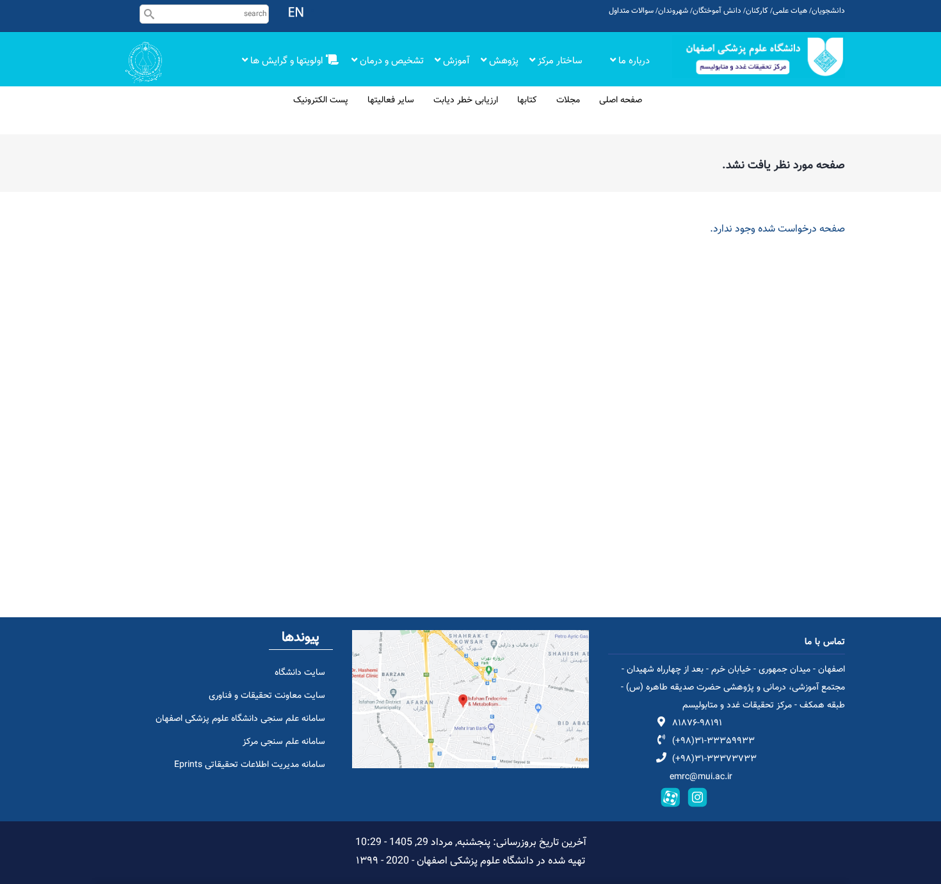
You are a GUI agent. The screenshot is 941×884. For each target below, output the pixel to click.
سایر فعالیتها (390, 100)
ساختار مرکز (559, 61)
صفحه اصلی (620, 100)
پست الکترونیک (320, 100)
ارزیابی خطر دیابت (465, 100)
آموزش (455, 61)
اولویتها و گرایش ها (287, 61)
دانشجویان (828, 11)
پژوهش (503, 61)
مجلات (568, 100)
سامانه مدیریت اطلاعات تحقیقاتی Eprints (249, 765)
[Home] (758, 56)
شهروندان (673, 11)
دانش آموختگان (717, 11)
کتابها (527, 100)
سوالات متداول (631, 11)
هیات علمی (790, 11)
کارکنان (757, 11)
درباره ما (633, 61)
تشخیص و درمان (390, 61)
